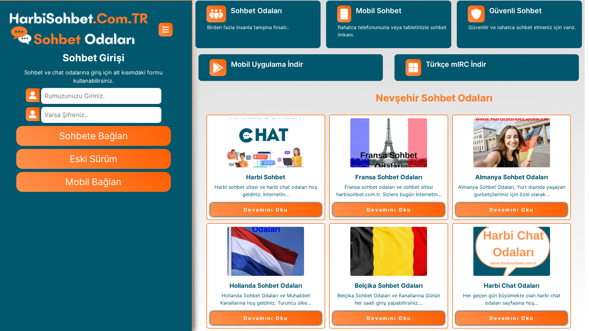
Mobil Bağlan (93, 181)
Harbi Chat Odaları (511, 285)
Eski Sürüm (93, 158)
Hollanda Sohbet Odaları (265, 285)
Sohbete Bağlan (93, 135)
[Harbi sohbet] (78, 29)
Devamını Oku (266, 210)
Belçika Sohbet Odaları (389, 285)
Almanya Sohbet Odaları (511, 177)
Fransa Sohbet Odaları (388, 177)
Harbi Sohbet (265, 177)
